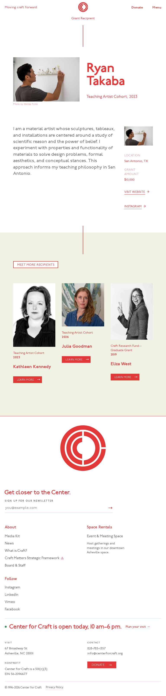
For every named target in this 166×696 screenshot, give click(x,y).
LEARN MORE (25, 380)
